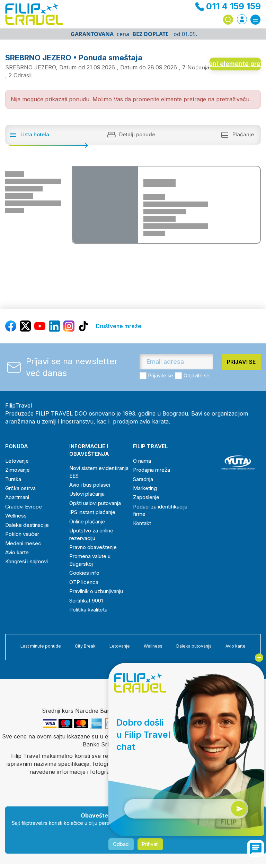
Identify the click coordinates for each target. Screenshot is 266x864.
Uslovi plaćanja (87, 493)
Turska (13, 479)
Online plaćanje (87, 521)
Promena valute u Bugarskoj (89, 560)
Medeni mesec (23, 543)
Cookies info (84, 573)
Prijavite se (160, 375)
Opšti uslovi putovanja (95, 503)
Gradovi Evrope (23, 506)
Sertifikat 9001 (86, 600)
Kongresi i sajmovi (26, 561)
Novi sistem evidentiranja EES (98, 472)
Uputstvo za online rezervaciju (91, 534)
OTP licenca (83, 582)
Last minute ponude (40, 646)
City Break (85, 646)
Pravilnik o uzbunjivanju (96, 591)
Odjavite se (197, 375)
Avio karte (17, 552)
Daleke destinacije (27, 525)
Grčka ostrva (20, 488)
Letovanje (17, 460)
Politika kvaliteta (88, 609)
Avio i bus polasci (89, 484)
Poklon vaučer (22, 534)
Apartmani (17, 497)
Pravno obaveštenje (93, 547)
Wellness (16, 515)
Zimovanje (17, 470)
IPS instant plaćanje (92, 512)
